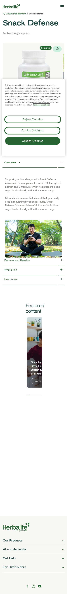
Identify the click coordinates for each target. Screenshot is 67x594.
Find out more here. (41, 105)
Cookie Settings (32, 130)
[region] (33, 117)
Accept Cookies (32, 140)
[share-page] (57, 49)
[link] (62, 6)
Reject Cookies (33, 119)
